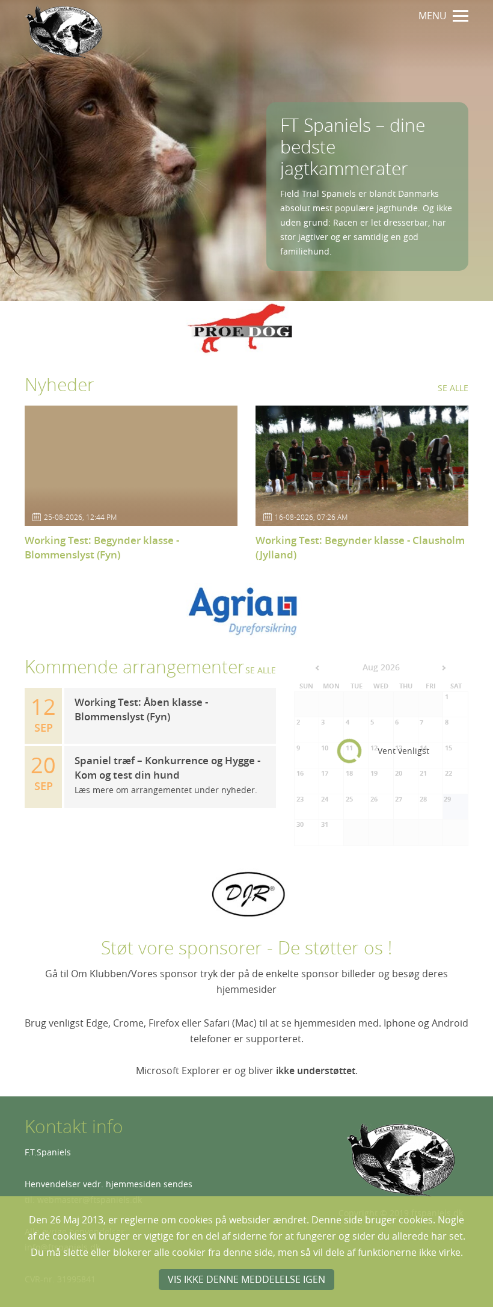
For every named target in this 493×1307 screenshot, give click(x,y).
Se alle (453, 388)
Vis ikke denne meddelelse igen (246, 1279)
